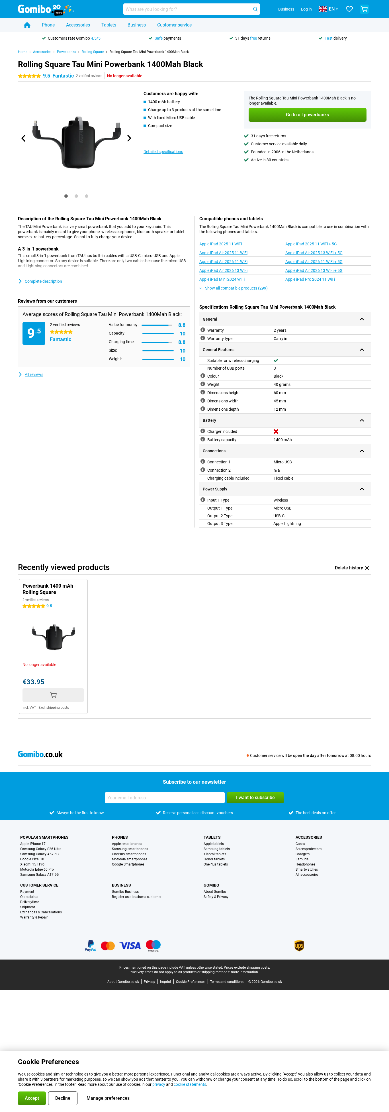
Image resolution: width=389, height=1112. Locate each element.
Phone (48, 25)
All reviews (34, 374)
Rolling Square (93, 52)
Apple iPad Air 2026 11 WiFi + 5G (314, 261)
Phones (120, 837)
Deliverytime (29, 902)
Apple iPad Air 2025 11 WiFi (223, 252)
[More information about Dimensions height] (202, 392)
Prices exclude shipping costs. (247, 968)
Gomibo (211, 885)
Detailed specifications (163, 151)
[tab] (66, 196)
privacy (158, 1084)
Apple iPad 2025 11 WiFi (220, 244)
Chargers (303, 854)
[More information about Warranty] (202, 329)
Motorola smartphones (129, 859)
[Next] (128, 138)
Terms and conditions (226, 982)
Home (22, 52)
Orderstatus (29, 897)
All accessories (307, 875)
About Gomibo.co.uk (123, 982)
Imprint (165, 982)
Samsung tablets (217, 849)
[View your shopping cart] (364, 9)
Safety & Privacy (216, 897)
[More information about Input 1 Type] (202, 499)
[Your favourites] (349, 9)
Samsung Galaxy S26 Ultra (41, 849)
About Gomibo (215, 892)
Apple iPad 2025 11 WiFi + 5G (311, 244)
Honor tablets (214, 859)
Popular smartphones (44, 837)
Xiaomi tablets (215, 854)
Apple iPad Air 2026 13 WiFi (223, 270)
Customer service (174, 25)
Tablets (108, 25)
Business (137, 25)
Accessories (78, 25)
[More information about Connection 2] (202, 469)
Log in (306, 9)
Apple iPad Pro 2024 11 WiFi (310, 279)
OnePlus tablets (216, 864)
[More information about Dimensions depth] (202, 408)
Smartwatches (307, 869)
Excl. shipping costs (53, 708)
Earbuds (302, 859)
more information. (245, 972)
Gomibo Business (125, 892)
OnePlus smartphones (129, 854)
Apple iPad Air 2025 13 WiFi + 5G (314, 252)
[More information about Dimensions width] (202, 400)
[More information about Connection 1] (202, 461)
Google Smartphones (128, 864)
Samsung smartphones (130, 849)
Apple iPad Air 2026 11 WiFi (223, 261)
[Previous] (23, 138)
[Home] (27, 25)
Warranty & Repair (34, 917)
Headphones (305, 864)
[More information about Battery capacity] (202, 439)
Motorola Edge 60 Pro (37, 869)
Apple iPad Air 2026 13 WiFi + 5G (314, 270)
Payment (27, 892)
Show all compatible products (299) (236, 288)
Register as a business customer (136, 897)
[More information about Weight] (202, 384)
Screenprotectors (309, 849)
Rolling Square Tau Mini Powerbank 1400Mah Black (149, 52)
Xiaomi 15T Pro (32, 864)
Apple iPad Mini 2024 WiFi (222, 279)
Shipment (27, 907)
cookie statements (190, 1084)
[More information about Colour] (202, 375)
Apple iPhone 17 (33, 844)
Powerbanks (66, 52)
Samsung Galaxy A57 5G (39, 854)
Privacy (149, 982)
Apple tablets (214, 844)
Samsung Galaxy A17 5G (39, 875)
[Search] (255, 9)
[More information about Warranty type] (202, 338)
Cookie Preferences (190, 982)
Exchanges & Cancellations (41, 912)
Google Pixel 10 (32, 859)
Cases (300, 844)
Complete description (43, 281)
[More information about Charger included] (202, 431)
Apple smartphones (127, 844)
